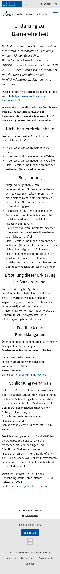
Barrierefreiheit (47, 558)
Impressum (11, 558)
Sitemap (30, 563)
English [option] (47, 3)
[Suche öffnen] (56, 4)
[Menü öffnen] (55, 15)
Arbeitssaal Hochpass (32, 14)
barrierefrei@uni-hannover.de (28, 374)
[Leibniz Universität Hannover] (12, 4)
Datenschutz (28, 558)
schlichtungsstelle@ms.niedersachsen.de (27, 486)
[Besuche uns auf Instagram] (30, 541)
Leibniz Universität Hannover (34, 552)
